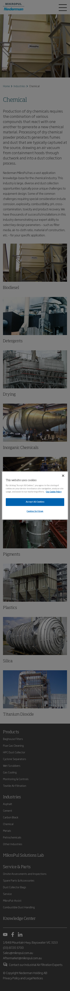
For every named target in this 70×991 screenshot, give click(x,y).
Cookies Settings (35, 511)
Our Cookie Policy (54, 492)
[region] (35, 495)
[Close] (63, 475)
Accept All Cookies (35, 502)
